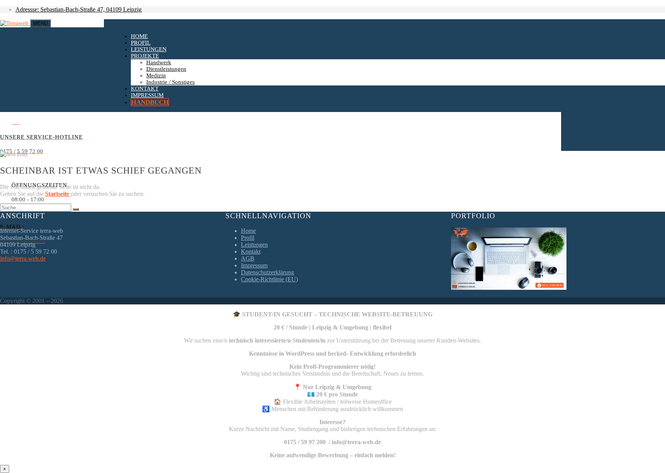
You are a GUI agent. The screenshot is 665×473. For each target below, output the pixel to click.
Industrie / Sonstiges (170, 82)
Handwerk (158, 62)
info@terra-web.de (23, 258)
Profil (140, 43)
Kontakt (145, 88)
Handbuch (150, 102)
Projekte (145, 56)
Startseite (58, 194)
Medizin (156, 75)
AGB (247, 258)
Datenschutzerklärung (267, 272)
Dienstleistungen (166, 69)
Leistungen (149, 49)
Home (139, 36)
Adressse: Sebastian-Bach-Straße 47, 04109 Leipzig (78, 9)
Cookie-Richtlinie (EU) (269, 279)
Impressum (147, 95)
